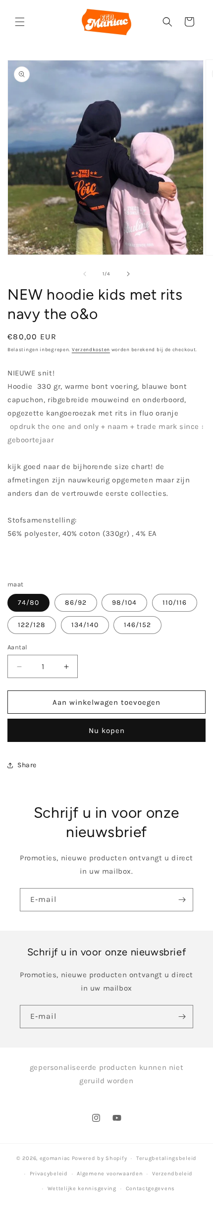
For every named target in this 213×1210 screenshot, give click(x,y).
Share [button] (27, 765)
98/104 (124, 602)
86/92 (76, 602)
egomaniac (55, 1158)
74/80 (28, 602)
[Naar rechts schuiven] (128, 274)
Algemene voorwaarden (110, 1173)
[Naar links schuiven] (85, 274)
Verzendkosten (91, 350)
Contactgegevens (150, 1188)
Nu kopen (107, 730)
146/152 (137, 625)
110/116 (174, 602)
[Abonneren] (182, 899)
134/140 (85, 625)
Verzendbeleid (172, 1173)
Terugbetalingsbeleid (166, 1158)
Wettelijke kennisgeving (82, 1188)
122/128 (32, 625)
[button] (20, 22)
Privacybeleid (49, 1173)
